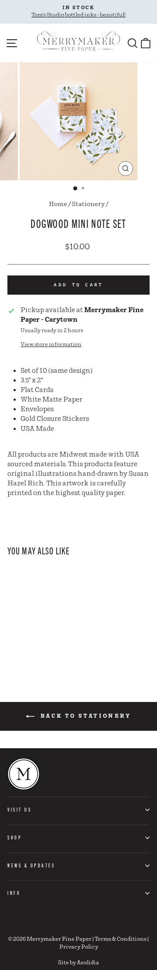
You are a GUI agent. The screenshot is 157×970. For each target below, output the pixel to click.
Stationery (88, 204)
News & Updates (31, 865)
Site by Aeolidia (78, 963)
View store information (51, 344)
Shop (14, 837)
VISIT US (19, 809)
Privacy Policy (78, 947)
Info (13, 893)
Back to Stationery (84, 716)
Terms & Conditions (121, 939)
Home (58, 204)
